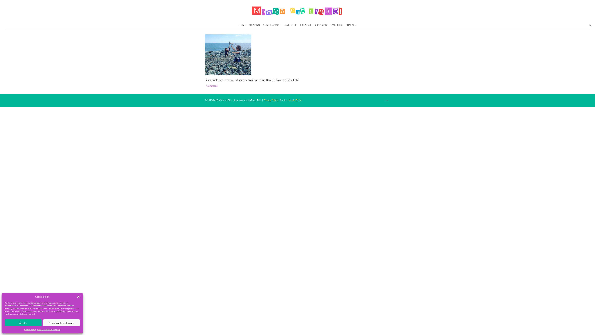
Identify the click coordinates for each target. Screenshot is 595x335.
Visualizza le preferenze (61, 322)
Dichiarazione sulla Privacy (48, 329)
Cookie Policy (30, 329)
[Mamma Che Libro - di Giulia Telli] (297, 10)
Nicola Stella (295, 100)
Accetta (23, 322)
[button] (78, 296)
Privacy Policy (271, 100)
